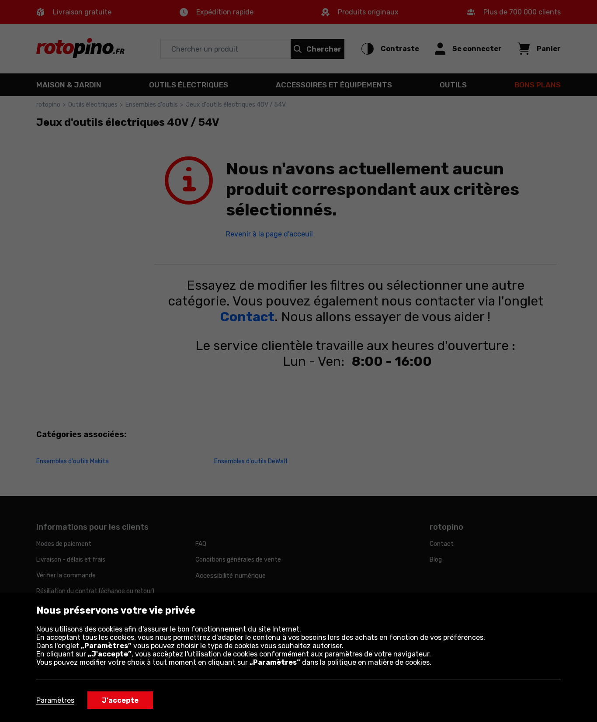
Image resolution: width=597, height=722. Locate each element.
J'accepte (120, 700)
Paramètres (55, 700)
